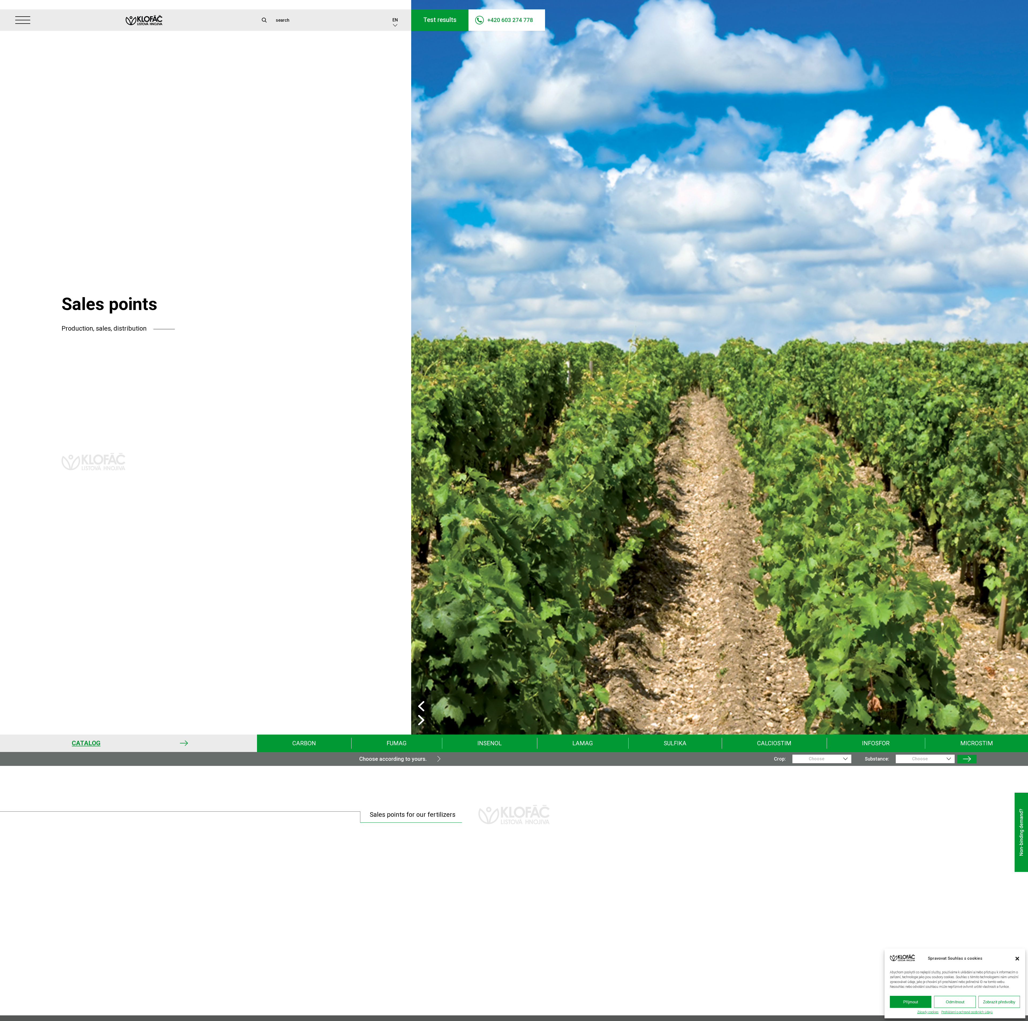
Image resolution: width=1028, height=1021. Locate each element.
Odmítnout (955, 1002)
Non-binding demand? (1021, 832)
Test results (439, 20)
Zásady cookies (928, 1012)
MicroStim (976, 743)
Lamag (582, 743)
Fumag (397, 743)
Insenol (489, 743)
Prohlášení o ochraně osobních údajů (967, 1012)
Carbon (304, 743)
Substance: (877, 759)
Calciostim (774, 743)
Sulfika (675, 743)
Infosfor (876, 743)
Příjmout (910, 1002)
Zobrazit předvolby (999, 1002)
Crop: (780, 759)
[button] (1017, 958)
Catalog (86, 743)
